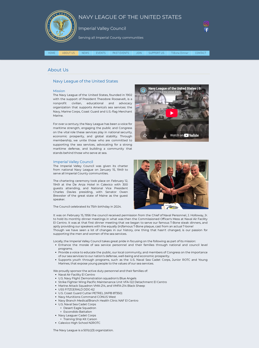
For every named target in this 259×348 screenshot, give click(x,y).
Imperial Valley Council (102, 28)
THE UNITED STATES (154, 17)
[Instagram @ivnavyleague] (206, 23)
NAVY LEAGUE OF (102, 17)
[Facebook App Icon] (206, 30)
